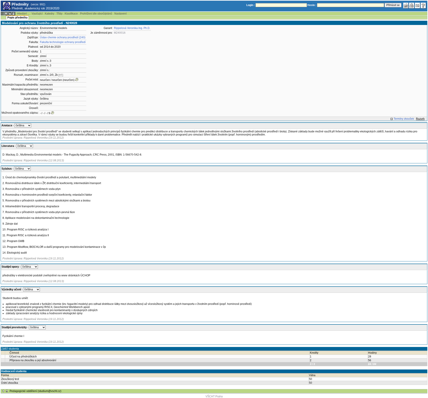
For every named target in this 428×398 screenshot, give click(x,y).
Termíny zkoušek (404, 118)
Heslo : (311, 5)
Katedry (49, 13)
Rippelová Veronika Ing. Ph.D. (132, 28)
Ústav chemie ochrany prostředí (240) (62, 37)
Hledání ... (23, 13)
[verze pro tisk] (13, 13)
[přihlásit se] (412, 5)
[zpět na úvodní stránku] (406, 5)
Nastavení (120, 13)
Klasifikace (71, 13)
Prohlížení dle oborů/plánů (96, 13)
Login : (250, 5)
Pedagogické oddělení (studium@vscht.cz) (35, 391)
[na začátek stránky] (3, 391)
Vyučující (37, 13)
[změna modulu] (10, 13)
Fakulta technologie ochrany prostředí (63, 42)
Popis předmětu (17, 17)
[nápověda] (423, 5)
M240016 (120, 32)
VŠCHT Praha (214, 396)
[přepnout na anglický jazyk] (417, 5)
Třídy (59, 13)
